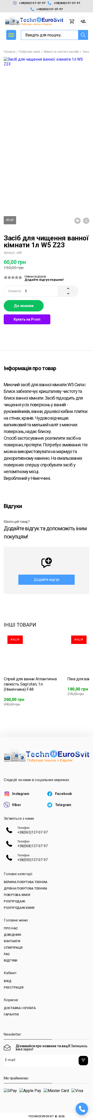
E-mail (10, 1060)
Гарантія (11, 1014)
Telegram (63, 805)
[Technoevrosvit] (34, 21)
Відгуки (10, 960)
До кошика (23, 306)
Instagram (20, 793)
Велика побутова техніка (25, 882)
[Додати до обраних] (77, 221)
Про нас (11, 928)
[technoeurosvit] (46, 756)
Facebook (63, 793)
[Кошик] (71, 21)
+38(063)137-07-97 (32, 3)
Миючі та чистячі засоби (61, 51)
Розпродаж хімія (19, 908)
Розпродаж (14, 901)
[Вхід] (83, 21)
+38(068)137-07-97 (67, 3)
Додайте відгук (46, 580)
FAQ (6, 954)
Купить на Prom (27, 319)
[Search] (83, 35)
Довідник (12, 935)
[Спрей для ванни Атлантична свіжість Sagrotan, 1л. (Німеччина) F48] (32, 650)
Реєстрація (13, 987)
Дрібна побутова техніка (25, 888)
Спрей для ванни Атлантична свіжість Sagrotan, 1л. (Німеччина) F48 (30, 684)
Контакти (12, 941)
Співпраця (13, 947)
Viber (16, 805)
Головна (9, 51)
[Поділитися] (86, 221)
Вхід (7, 981)
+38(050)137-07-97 (49, 9)
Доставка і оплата (20, 1008)
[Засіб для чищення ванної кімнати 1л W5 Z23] (14, 195)
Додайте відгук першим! (44, 279)
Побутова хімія (29, 51)
